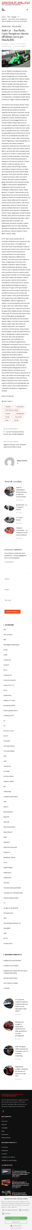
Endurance (7, 695)
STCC (5, 862)
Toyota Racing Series (11, 898)
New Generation (9, 827)
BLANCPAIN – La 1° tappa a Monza (21, 507)
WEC (5, 918)
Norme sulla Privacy (11, 978)
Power (7, 417)
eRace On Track (9, 700)
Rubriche (7, 842)
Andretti (8, 407)
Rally (5, 837)
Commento (9, 562)
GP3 (5, 761)
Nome (7, 579)
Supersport (8, 873)
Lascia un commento (20, 46)
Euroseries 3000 (9, 705)
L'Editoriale (7, 792)
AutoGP (6, 665)
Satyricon (7, 852)
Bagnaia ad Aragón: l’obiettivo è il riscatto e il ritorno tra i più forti (21, 1071)
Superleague (8, 867)
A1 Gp (6, 650)
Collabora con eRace (11, 966)
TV (4, 903)
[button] (16, 1226)
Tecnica (6, 883)
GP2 (5, 756)
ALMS (5, 655)
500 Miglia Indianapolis (11, 645)
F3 (4, 726)
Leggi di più (14, 1207)
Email (7, 590)
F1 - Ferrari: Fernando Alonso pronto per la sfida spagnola (14, 433)
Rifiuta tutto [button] (16, 1222)
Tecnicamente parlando (12, 888)
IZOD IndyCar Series (11, 410)
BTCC (6, 670)
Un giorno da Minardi (11, 908)
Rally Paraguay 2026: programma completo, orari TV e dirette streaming (21, 1051)
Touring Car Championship (13, 893)
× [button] (30, 1197)
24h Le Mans (8, 635)
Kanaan (8, 413)
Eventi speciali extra (11, 711)
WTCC (6, 938)
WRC (5, 933)
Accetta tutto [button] (16, 1218)
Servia (16, 420)
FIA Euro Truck (9, 731)
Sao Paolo (18, 417)
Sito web (8, 600)
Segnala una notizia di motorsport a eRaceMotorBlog (16, 972)
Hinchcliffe (20, 407)
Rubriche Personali (10, 847)
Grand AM (7, 766)
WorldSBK (7, 928)
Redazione (5, 1150)
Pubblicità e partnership (12, 961)
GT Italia (6, 771)
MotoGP (6, 817)
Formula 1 (7, 741)
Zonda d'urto (8, 943)
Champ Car (8, 675)
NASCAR (6, 822)
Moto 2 (6, 807)
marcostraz (8, 46)
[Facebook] (3, 1111)
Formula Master (9, 751)
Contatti (7, 988)
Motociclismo (8, 812)
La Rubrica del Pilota (11, 797)
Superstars (7, 878)
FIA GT (6, 736)
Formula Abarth (9, 746)
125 (5, 630)
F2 (4, 721)
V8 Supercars (8, 913)
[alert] (16, 1213)
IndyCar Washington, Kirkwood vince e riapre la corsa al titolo (21, 492)
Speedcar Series (9, 857)
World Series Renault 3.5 (12, 923)
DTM (5, 690)
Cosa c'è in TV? (9, 685)
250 (5, 640)
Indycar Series (16, 26)
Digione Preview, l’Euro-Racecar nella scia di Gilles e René (15, 446)
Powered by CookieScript (16, 1228)
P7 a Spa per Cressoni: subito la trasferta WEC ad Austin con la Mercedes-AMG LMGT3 (21, 1173)
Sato (7, 420)
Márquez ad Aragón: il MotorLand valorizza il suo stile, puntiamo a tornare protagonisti (21, 1029)
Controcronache (10, 680)
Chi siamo (5, 1147)
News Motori (8, 832)
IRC (5, 787)
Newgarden (20, 413)
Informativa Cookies (11, 983)
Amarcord (7, 660)
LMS (5, 802)
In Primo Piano (6, 26)
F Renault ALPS (9, 716)
